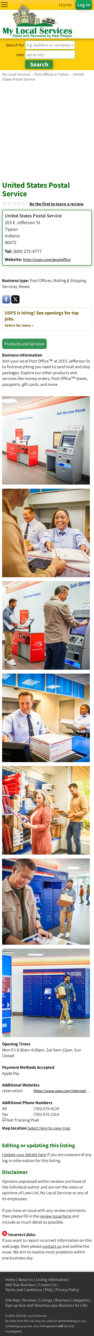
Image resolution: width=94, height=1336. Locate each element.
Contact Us (47, 1284)
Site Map (12, 1300)
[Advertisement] (47, 131)
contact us (51, 1246)
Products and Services (24, 344)
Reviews (29, 1300)
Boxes (24, 286)
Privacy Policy (67, 1289)
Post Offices (40, 280)
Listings (45, 1300)
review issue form (55, 1216)
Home (10, 1279)
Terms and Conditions (23, 1289)
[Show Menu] (4, 4)
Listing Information (52, 1279)
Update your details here (24, 1154)
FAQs (49, 1289)
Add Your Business (20, 1284)
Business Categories (72, 1300)
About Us (25, 1279)
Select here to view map (48, 1128)
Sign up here (15, 1305)
